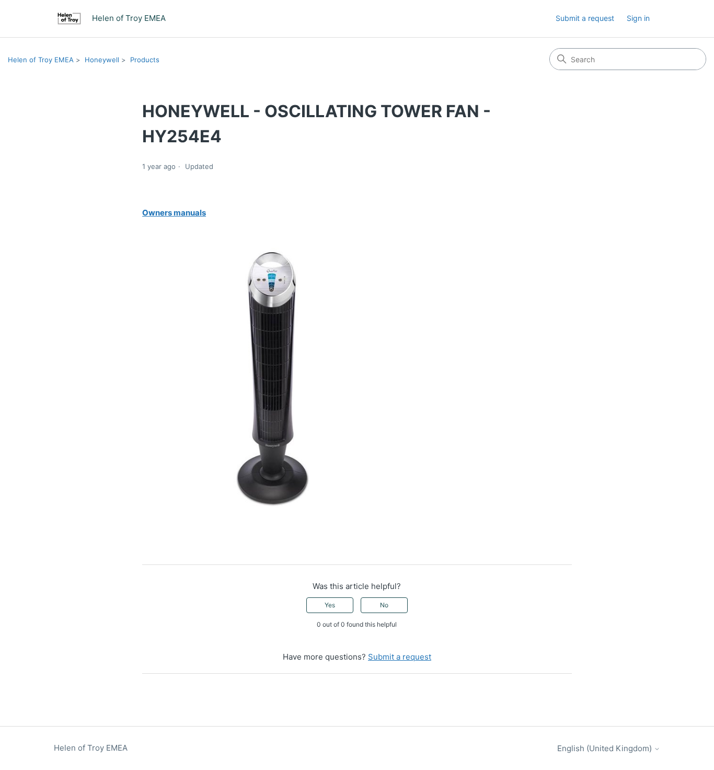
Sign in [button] (638, 18)
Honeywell (102, 59)
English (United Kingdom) (605, 748)
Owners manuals (174, 213)
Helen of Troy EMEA (41, 59)
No (384, 605)
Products (144, 59)
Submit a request (585, 18)
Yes (330, 605)
